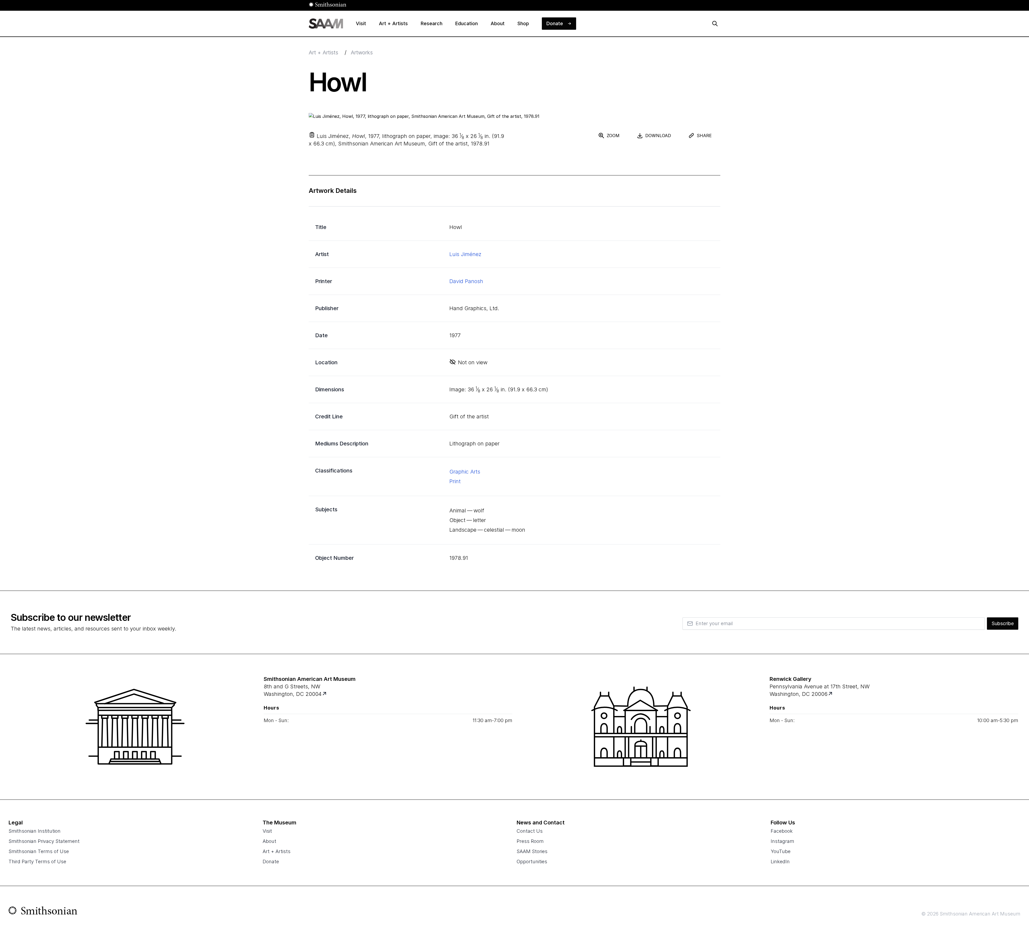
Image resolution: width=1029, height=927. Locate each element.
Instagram (782, 841)
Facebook (782, 831)
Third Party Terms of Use (37, 861)
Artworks (362, 52)
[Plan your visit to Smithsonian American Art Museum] (325, 694)
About (269, 841)
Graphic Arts (464, 471)
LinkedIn (780, 861)
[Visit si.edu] (43, 911)
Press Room (530, 841)
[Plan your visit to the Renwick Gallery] (641, 726)
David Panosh (466, 281)
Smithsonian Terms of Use (39, 851)
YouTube (781, 851)
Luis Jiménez (465, 254)
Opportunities (532, 861)
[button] (312, 135)
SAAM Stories (532, 851)
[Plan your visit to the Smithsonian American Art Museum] (135, 726)
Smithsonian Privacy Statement (44, 841)
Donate (271, 861)
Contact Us (530, 831)
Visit (267, 831)
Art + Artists (323, 52)
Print (455, 481)
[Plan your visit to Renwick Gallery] (831, 694)
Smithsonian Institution (35, 831)
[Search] (715, 23)
